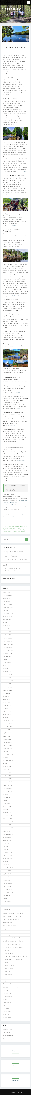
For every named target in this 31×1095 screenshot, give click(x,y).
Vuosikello (6, 1014)
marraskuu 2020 (8, 797)
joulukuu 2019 (7, 831)
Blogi (4, 526)
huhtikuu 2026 (7, 604)
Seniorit (5, 999)
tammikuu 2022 (8, 754)
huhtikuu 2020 (7, 819)
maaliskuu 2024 (8, 681)
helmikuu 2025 (7, 647)
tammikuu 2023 (8, 720)
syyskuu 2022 (7, 733)
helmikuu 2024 (7, 684)
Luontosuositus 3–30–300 (11, 965)
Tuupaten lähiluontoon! (10, 556)
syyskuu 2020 (7, 803)
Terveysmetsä (7, 1002)
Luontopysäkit (7, 962)
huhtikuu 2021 (7, 782)
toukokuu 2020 (7, 816)
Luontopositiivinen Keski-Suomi (13, 959)
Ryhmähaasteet (8, 996)
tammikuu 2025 (8, 650)
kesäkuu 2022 (7, 739)
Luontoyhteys (7, 974)
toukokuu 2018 (7, 883)
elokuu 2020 (7, 806)
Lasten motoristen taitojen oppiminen (15, 956)
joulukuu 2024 (7, 653)
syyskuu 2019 (7, 840)
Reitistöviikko (7, 993)
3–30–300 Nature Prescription (12, 916)
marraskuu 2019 (8, 834)
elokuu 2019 (6, 843)
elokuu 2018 (6, 877)
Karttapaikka (23, 171)
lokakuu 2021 (7, 763)
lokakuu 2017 (7, 898)
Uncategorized (7, 1011)
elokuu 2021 (6, 770)
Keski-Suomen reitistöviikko (12, 944)
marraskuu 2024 (8, 656)
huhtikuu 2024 (7, 678)
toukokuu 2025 (7, 638)
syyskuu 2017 (7, 901)
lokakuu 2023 (7, 696)
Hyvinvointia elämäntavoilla (15, 526)
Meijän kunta (7, 531)
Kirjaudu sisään (8, 1029)
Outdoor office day (9, 984)
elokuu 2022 (6, 736)
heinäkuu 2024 (7, 668)
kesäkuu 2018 (7, 880)
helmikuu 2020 (7, 825)
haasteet (6, 932)
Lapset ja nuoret (8, 953)
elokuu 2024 (7, 665)
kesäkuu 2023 (7, 705)
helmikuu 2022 (7, 751)
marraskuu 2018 (8, 868)
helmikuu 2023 (7, 717)
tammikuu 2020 (8, 828)
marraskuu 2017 (8, 895)
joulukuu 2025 (7, 616)
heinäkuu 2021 (7, 773)
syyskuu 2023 (7, 699)
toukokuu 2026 (7, 601)
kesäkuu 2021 (7, 776)
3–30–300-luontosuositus (11, 919)
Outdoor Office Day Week (11, 987)
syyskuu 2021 (7, 766)
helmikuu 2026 (7, 610)
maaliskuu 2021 (7, 785)
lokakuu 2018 (7, 871)
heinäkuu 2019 (7, 846)
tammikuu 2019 (7, 865)
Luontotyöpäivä (8, 968)
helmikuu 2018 (7, 889)
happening (6, 935)
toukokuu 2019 (7, 852)
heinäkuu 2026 (7, 595)
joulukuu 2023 (7, 690)
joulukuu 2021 (7, 757)
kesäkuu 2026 (7, 598)
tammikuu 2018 (8, 892)
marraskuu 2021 (8, 760)
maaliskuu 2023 (8, 714)
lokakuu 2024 (7, 659)
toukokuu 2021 (7, 779)
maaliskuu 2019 (7, 858)
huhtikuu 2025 (7, 641)
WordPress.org (7, 1039)
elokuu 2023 (6, 702)
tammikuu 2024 (8, 687)
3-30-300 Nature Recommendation (14, 913)
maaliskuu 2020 (8, 822)
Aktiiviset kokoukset (9, 925)
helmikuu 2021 (7, 788)
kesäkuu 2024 (7, 671)
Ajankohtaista (7, 922)
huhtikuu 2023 (7, 711)
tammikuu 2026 (8, 613)
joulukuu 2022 (7, 724)
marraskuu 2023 (8, 693)
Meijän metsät (7, 981)
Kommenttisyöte (8, 1035)
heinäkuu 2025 (7, 632)
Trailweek (6, 1008)
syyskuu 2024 (7, 662)
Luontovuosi (7, 971)
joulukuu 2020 (7, 794)
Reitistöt (14, 531)
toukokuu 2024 (7, 675)
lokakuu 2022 (7, 730)
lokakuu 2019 (7, 837)
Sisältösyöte (6, 1032)
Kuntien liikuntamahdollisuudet (13, 947)
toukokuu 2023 (7, 708)
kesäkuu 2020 (7, 812)
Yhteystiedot (15, 1051)
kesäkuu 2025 (7, 635)
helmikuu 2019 (7, 861)
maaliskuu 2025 (8, 644)
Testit (4, 1005)
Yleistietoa (15, 1066)
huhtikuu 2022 (7, 745)
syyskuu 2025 (7, 625)
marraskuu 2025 (8, 619)
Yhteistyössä (21, 531)
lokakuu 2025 (7, 622)
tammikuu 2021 (7, 791)
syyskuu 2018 (7, 874)
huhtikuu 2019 (7, 855)
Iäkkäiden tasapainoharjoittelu (13, 941)
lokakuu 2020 (7, 800)
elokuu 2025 (6, 629)
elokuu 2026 (6, 592)
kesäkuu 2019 (7, 849)
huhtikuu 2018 (7, 886)
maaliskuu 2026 (8, 607)
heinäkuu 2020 (7, 809)
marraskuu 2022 (8, 727)
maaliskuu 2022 (8, 748)
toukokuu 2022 (7, 742)
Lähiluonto (21, 530)
